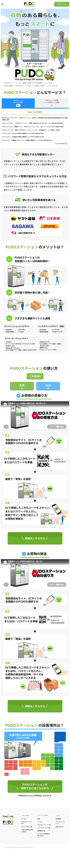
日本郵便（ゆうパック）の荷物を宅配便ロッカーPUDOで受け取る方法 (31, 140)
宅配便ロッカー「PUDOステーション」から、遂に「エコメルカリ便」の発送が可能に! (39, 126)
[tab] (18, 103)
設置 (38, 819)
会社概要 (58, 819)
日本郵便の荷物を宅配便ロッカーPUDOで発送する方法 (28, 137)
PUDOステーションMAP (44, 825)
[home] (29, 4)
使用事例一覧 (41, 831)
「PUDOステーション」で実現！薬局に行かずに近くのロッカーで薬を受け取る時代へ (39, 123)
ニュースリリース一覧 (43, 828)
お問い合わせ (59, 826)
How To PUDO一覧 (60, 143)
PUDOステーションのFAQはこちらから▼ (35, 795)
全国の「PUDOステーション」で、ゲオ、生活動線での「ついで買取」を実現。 (37, 130)
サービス (23, 819)
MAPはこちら (61, 4)
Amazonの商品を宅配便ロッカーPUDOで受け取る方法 (28, 133)
